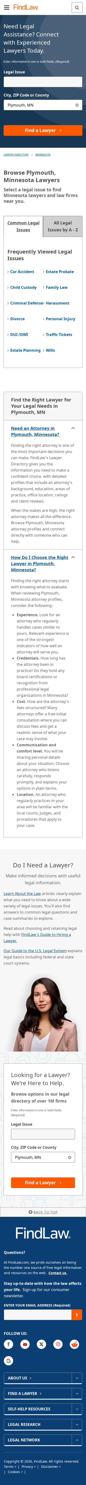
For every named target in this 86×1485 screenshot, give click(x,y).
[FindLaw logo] (27, 7)
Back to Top (45, 1212)
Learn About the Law (22, 893)
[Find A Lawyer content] (77, 1393)
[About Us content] (77, 1378)
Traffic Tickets (59, 334)
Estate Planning (25, 350)
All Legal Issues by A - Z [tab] (63, 226)
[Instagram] (58, 1344)
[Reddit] (74, 1344)
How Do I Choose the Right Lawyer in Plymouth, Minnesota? (39, 563)
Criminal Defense (26, 303)
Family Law (57, 287)
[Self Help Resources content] (77, 1409)
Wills (50, 350)
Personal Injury (60, 318)
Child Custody (23, 287)
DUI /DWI (19, 334)
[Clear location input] (77, 105)
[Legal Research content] (77, 1424)
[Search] (77, 7)
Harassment (57, 303)
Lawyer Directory (16, 154)
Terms (9, 1466)
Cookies (14, 1472)
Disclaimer (50, 1466)
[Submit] (76, 1314)
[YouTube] (25, 1344)
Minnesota (42, 154)
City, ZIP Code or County (26, 95)
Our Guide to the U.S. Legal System (35, 950)
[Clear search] (69, 1157)
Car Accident (22, 271)
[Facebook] (8, 1344)
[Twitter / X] (41, 1344)
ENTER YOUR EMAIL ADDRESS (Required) (37, 1305)
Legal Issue (14, 72)
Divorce (17, 318)
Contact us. (57, 1273)
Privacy (28, 1466)
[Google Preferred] (8, 1360)
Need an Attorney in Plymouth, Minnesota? (35, 431)
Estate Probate (60, 271)
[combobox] (43, 81)
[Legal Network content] (77, 1440)
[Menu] (6, 7)
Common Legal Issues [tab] (23, 226)
